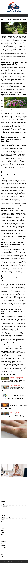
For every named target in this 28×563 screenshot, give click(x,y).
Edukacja (3, 511)
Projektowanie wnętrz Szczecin (17, 385)
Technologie (4, 541)
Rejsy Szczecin (13, 404)
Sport (2, 539)
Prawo (2, 530)
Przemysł (3, 532)
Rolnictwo (3, 534)
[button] (26, 15)
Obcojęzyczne (4, 526)
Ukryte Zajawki (4, 547)
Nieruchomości (4, 524)
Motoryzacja (4, 521)
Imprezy (3, 515)
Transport (3, 543)
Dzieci (2, 508)
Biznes (2, 504)
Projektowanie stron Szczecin (17, 394)
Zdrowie (3, 556)
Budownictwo (4, 506)
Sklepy (2, 537)
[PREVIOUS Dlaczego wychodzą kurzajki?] (14, 441)
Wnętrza (3, 554)
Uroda (2, 550)
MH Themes (22, 561)
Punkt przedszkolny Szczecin (16, 412)
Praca (2, 528)
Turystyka (3, 545)
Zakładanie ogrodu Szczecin (16, 377)
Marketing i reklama (5, 517)
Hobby (2, 513)
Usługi (2, 552)
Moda (2, 519)
